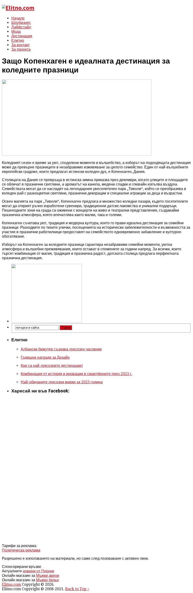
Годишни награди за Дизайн (45, 357)
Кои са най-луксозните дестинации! (52, 365)
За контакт (20, 45)
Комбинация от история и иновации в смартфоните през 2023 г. (76, 374)
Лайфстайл (21, 27)
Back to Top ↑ (77, 589)
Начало (17, 18)
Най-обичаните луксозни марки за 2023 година (62, 382)
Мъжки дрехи (47, 575)
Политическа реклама (21, 550)
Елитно (17, 40)
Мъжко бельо (47, 580)
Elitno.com (11, 584)
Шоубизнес (21, 22)
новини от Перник (38, 571)
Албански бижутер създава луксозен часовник (61, 349)
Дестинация (21, 36)
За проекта (21, 49)
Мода (16, 31)
